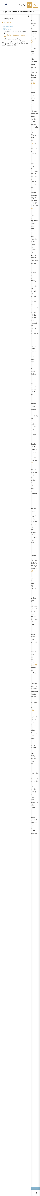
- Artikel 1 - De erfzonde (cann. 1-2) (16, 32)
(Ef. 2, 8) (32, 143)
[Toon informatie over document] (6, 11)
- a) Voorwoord (7, 27)
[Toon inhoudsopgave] (3, 11)
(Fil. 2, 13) (31, 83)
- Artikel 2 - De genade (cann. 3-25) (15, 36)
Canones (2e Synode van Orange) (22, 11)
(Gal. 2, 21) (33, 665)
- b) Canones (7, 29)
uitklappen (7, 22)
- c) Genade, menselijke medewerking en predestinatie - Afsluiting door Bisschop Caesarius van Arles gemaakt (15, 42)
